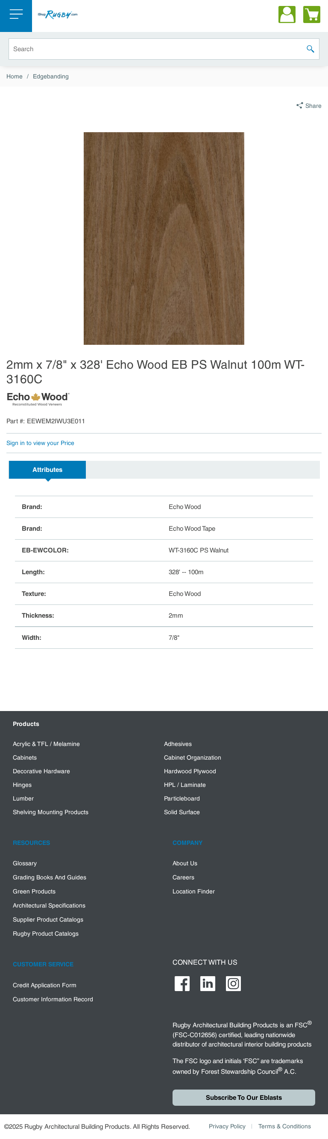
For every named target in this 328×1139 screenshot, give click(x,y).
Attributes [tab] (47, 470)
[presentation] (47, 470)
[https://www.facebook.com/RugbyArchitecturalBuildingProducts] (182, 983)
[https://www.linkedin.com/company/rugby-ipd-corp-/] (207, 983)
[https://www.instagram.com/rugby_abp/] (233, 983)
